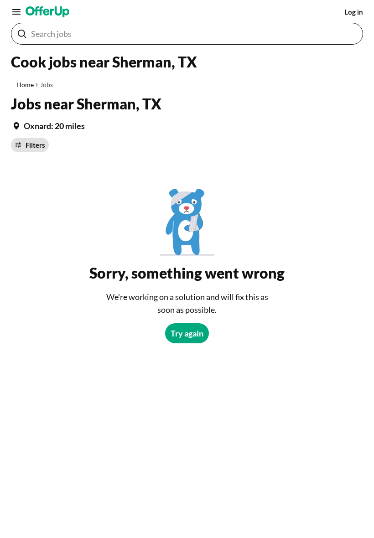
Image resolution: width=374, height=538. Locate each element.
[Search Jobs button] (22, 33)
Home (25, 84)
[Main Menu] (16, 11)
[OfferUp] (47, 11)
